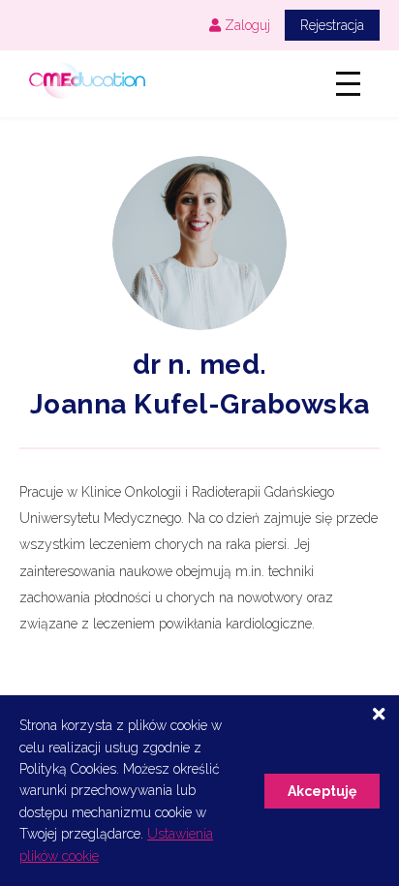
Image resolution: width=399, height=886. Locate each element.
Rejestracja (332, 25)
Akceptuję (322, 791)
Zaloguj (245, 25)
